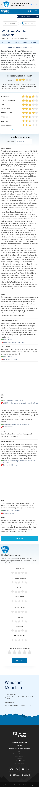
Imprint (19, 751)
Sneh (17, 42)
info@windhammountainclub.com (18, 705)
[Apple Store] (26, 775)
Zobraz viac (20, 538)
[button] (30, 11)
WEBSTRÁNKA (10, 23)
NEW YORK (6, 38)
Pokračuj (19, 661)
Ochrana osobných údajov (19, 753)
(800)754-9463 (30, 23)
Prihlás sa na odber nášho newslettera (19, 748)
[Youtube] (11, 769)
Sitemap (19, 758)
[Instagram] (23, 769)
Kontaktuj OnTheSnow (19, 742)
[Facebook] (29, 769)
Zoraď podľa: (11, 141)
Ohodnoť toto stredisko (18, 130)
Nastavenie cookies (20, 763)
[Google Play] (14, 775)
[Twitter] (17, 769)
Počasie (25, 42)
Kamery (34, 42)
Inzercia (19, 745)
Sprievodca (7, 42)
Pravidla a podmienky (19, 756)
